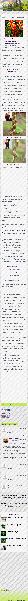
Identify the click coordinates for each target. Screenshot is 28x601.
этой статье (20, 335)
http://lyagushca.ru (14, 506)
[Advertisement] (14, 180)
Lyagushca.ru (8, 4)
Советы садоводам (12, 266)
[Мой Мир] (7, 410)
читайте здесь (13, 331)
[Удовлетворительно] (6, 416)
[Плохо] (4, 416)
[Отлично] (9, 416)
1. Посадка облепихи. (11, 41)
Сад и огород (11, 16)
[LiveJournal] (9, 410)
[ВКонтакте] (2, 410)
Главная (4, 16)
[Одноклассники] (5, 410)
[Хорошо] (8, 416)
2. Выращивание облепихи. (12, 43)
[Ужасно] (2, 416)
